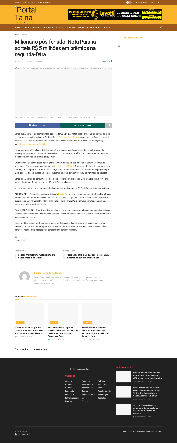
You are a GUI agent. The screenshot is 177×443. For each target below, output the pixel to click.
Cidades (26, 27)
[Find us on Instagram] (161, 2)
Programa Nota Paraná (69, 137)
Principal (102, 384)
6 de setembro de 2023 (23, 61)
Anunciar (23, 2)
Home (17, 27)
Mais (106, 27)
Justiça (85, 391)
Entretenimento (72, 398)
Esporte (37, 27)
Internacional (94, 27)
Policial (60, 27)
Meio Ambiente (88, 394)
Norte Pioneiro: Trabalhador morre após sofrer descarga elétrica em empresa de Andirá (147, 375)
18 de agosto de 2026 (91, 340)
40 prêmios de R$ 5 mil (63, 166)
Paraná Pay (63, 194)
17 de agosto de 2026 (57, 340)
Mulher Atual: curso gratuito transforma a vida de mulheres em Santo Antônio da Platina (29, 330)
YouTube (43, 144)
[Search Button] (161, 27)
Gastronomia (87, 384)
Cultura (48, 27)
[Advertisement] (38, 384)
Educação (69, 394)
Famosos (70, 27)
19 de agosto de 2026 (24, 337)
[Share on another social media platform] (109, 125)
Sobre (17, 2)
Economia (69, 391)
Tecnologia (103, 394)
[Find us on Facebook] (158, 2)
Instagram (22, 144)
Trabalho (102, 398)
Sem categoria (104, 391)
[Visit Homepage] (29, 14)
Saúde (81, 27)
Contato (48, 2)
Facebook (32, 144)
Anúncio (68, 381)
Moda (84, 398)
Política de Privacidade (36, 2)
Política (101, 381)
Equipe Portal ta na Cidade (48, 273)
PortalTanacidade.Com (132, 38)
